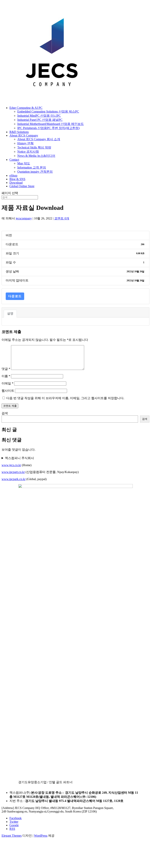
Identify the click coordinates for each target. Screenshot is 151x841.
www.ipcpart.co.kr (13, 472)
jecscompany (24, 218)
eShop (13, 175)
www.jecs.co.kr (11, 465)
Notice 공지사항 (28, 151)
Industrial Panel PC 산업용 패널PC (40, 119)
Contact (14, 159)
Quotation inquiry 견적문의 (35, 171)
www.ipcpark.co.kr (14, 479)
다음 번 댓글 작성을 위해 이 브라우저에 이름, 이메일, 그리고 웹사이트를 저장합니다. (65, 398)
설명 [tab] (10, 313)
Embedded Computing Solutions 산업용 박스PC (48, 111)
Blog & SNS (17, 179)
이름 (6, 376)
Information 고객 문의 (31, 167)
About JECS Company (23, 135)
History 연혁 (25, 143)
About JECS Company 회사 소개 (38, 139)
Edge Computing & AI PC (25, 107)
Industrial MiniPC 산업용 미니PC (39, 115)
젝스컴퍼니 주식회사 (19, 458)
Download (16, 182)
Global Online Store (21, 186)
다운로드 (15, 296)
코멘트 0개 (61, 218)
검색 (5, 413)
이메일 (7, 383)
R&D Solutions (19, 132)
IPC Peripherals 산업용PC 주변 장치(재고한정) (48, 128)
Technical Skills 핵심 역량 (34, 147)
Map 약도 (23, 163)
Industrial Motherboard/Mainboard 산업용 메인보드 (50, 124)
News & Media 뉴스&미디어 (36, 155)
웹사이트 (8, 390)
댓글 (6, 369)
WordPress (40, 835)
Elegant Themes (12, 835)
